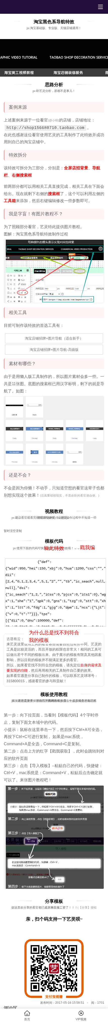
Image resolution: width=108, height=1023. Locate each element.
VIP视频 (81, 1015)
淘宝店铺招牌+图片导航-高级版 (54, 350)
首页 (27, 1015)
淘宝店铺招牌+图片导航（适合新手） (54, 338)
